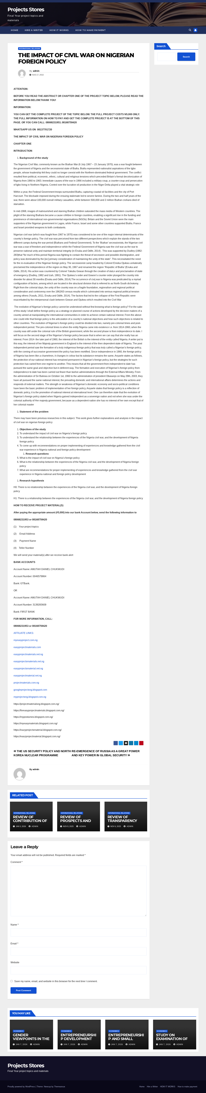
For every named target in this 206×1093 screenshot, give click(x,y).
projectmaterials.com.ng (26, 682)
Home (14, 30)
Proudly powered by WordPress (22, 1086)
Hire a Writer (34, 30)
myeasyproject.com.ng (26, 640)
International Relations (29, 48)
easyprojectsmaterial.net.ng (28, 668)
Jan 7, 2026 (21, 1044)
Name (15, 924)
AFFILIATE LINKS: (24, 633)
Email (14, 943)
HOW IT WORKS (59, 30)
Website (15, 962)
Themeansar (59, 1086)
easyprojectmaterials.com (27, 647)
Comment (16, 862)
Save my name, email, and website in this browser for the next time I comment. (55, 981)
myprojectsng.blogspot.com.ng (30, 697)
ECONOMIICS (19, 1031)
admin (36, 71)
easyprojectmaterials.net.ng (28, 654)
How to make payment (90, 30)
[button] (190, 30)
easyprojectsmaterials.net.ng (29, 661)
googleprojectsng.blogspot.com (30, 689)
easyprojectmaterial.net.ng (28, 675)
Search (161, 46)
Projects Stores (26, 9)
